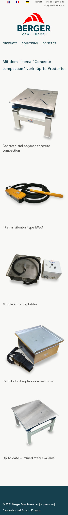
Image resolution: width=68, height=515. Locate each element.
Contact (49, 43)
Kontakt (38, 2)
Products (9, 43)
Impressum (47, 504)
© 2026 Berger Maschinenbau (20, 504)
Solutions (30, 43)
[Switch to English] (8, 2)
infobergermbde (55, 2)
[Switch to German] (27, 2)
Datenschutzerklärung (15, 510)
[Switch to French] (18, 2)
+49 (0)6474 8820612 (54, 6)
